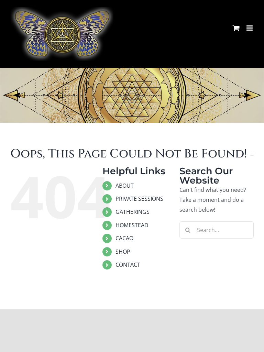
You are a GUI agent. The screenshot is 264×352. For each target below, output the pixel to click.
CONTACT (128, 264)
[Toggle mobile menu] (250, 28)
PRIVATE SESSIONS (139, 198)
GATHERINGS (133, 212)
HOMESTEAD (132, 225)
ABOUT (125, 185)
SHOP (123, 251)
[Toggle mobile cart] (236, 28)
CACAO (124, 238)
